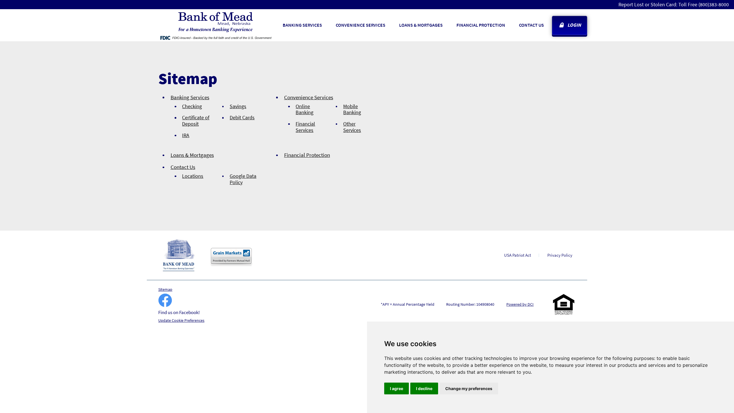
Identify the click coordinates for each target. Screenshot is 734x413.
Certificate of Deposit (195, 120)
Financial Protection (307, 154)
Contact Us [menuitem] (531, 25)
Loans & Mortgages (192, 154)
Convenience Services (308, 97)
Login (574, 25)
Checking (192, 106)
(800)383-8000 (713, 4)
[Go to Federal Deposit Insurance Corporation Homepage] (215, 37)
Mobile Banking (352, 109)
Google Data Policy (243, 179)
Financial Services (305, 126)
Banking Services (190, 97)
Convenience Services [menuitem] (360, 25)
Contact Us (183, 166)
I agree (396, 388)
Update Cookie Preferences (181, 320)
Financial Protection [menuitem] (480, 25)
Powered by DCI (520, 304)
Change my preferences (468, 388)
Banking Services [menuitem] (302, 25)
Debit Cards (242, 117)
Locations (192, 176)
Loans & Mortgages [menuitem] (421, 25)
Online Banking (304, 109)
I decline (424, 388)
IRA (185, 135)
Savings (238, 106)
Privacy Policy (559, 255)
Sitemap (165, 289)
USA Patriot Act (517, 255)
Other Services (352, 126)
